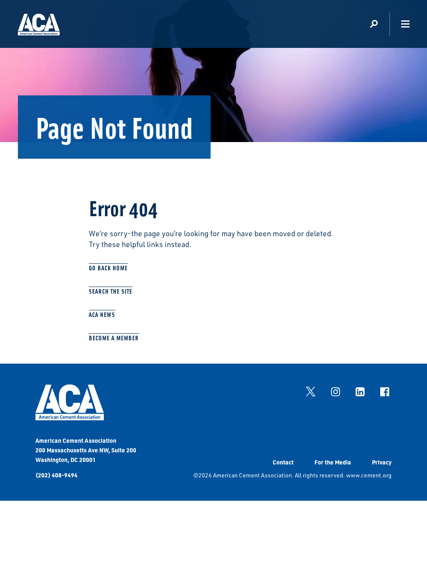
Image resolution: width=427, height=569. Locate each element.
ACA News (102, 314)
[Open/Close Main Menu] (405, 24)
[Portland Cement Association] (39, 26)
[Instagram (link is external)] (335, 391)
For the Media (332, 462)
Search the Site (110, 291)
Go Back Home (108, 268)
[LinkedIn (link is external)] (360, 391)
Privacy (382, 462)
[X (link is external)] (311, 391)
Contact (283, 462)
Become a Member (114, 338)
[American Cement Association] (69, 418)
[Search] (374, 24)
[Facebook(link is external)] (384, 391)
